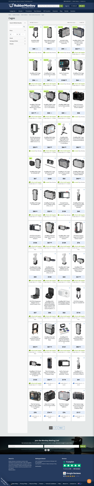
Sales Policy (15, 483)
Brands (21, 11)
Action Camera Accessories (34, 14)
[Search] (61, 6)
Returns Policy (33, 483)
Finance (41, 483)
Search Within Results (16, 23)
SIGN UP (83, 446)
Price (11, 30)
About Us (65, 483)
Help (59, 483)
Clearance (55, 11)
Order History (75, 1)
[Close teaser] (11, 484)
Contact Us (82, 1)
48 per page (71, 22)
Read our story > (12, 469)
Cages (43, 14)
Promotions (29, 11)
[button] (5, 480)
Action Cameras (24, 14)
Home (10, 14)
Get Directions (38, 466)
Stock (11, 38)
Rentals (66, 11)
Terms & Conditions (50, 483)
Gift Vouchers (46, 11)
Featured (34, 22)
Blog (61, 11)
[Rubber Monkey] (22, 8)
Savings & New (14, 41)
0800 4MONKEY (67, 1)
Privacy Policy (23, 483)
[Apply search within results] (24, 26)
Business (73, 11)
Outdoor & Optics (16, 14)
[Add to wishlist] (40, 27)
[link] (46, 450)
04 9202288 (39, 462)
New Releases (37, 11)
